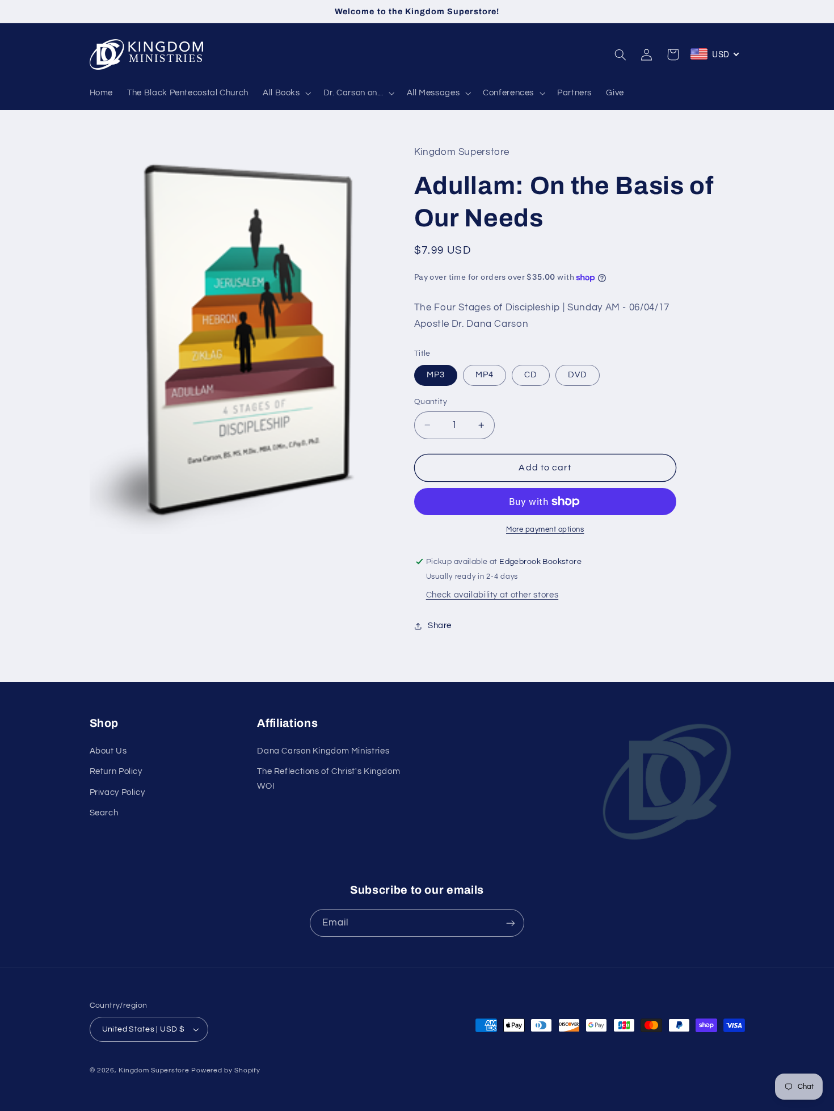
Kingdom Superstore (154, 1070)
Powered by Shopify (225, 1070)
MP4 (484, 375)
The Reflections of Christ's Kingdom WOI (328, 778)
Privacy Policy (117, 792)
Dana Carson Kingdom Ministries (323, 751)
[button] (285, 93)
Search (104, 813)
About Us (108, 751)
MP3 (436, 375)
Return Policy (116, 771)
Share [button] (440, 625)
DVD (577, 375)
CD (530, 375)
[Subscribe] (511, 923)
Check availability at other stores (492, 595)
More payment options (545, 529)
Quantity (430, 402)
